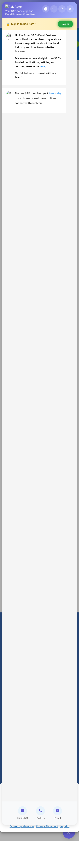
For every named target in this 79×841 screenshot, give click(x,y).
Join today (55, 93)
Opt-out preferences (22, 826)
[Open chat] (69, 832)
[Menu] (54, 9)
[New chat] (62, 9)
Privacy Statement (47, 826)
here (42, 66)
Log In (65, 23)
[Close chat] (70, 9)
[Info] (45, 9)
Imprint (64, 826)
